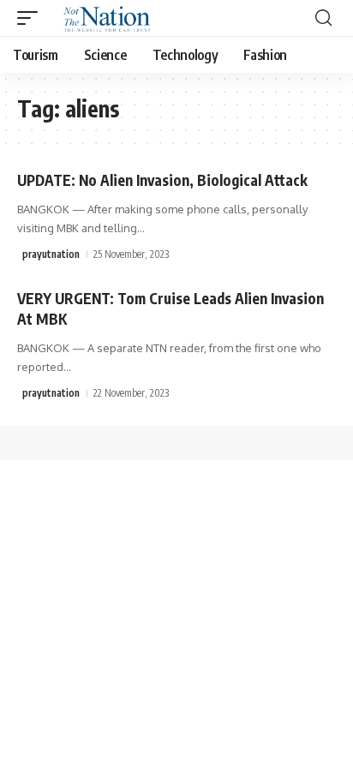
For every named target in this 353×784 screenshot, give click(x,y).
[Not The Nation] (104, 18)
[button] (31, 18)
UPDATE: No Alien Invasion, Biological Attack (162, 180)
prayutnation (51, 254)
